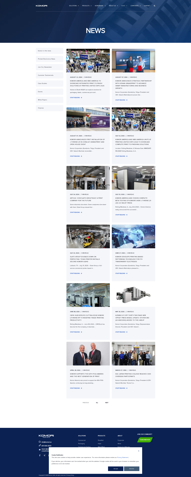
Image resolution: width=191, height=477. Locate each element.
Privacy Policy (70, 475)
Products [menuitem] (85, 5)
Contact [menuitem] (147, 5)
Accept (116, 468)
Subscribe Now (145, 439)
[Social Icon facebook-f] (40, 455)
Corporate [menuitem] (135, 5)
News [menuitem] (123, 5)
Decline (131, 468)
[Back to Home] (41, 5)
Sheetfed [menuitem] (100, 440)
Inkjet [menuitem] (99, 443)
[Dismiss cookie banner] (138, 451)
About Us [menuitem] (112, 5)
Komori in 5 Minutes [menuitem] (124, 447)
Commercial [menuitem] (82, 440)
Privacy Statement (122, 457)
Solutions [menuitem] (73, 5)
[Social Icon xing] (44, 455)
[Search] (154, 5)
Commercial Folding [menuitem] (84, 447)
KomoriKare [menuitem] (99, 5)
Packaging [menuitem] (81, 443)
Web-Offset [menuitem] (101, 447)
